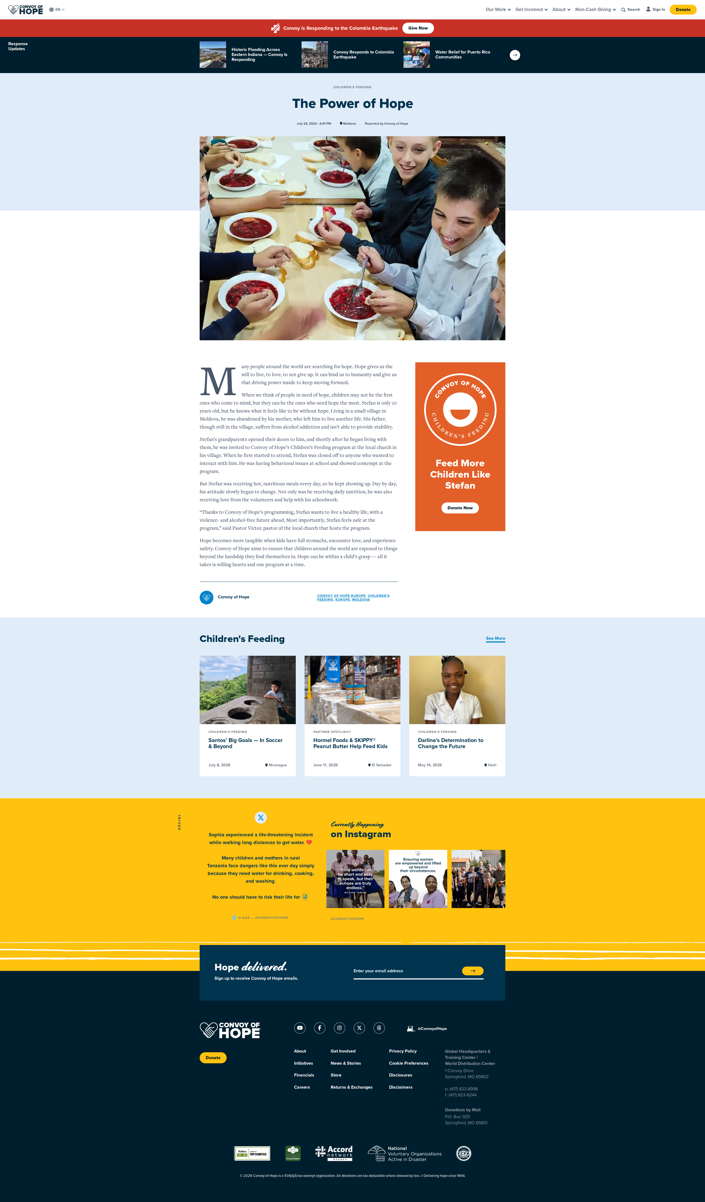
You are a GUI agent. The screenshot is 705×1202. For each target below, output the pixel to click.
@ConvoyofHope (347, 919)
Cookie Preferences (409, 1063)
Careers (302, 1087)
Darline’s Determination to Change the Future (450, 743)
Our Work (496, 9)
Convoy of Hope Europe (341, 596)
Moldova (349, 123)
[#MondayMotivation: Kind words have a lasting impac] (355, 879)
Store (336, 1075)
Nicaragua (277, 765)
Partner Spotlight (332, 732)
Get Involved (529, 9)
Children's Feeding (352, 87)
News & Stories (346, 1063)
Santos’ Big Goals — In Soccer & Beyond (245, 743)
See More (495, 638)
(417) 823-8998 (464, 1089)
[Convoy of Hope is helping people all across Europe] (481, 879)
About (559, 9)
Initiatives (303, 1063)
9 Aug (244, 918)
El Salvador (381, 765)
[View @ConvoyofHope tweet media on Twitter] (305, 897)
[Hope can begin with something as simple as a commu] (418, 879)
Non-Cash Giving (593, 9)
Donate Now (460, 508)
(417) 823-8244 (463, 1095)
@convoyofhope (271, 918)
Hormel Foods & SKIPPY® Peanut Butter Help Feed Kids (350, 743)
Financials (304, 1075)
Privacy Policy (403, 1051)
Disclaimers (401, 1087)
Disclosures (400, 1075)
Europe (342, 599)
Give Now (418, 28)
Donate (683, 9)
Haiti (492, 765)
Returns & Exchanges (352, 1087)
